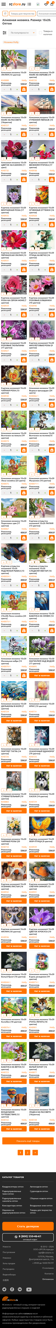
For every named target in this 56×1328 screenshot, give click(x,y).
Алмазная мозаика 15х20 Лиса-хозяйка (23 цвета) (13, 479)
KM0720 (33, 80)
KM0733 (5, 847)
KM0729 (33, 802)
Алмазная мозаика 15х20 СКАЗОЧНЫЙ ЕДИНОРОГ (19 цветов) (41, 751)
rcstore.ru (27, 1313)
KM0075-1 (5, 621)
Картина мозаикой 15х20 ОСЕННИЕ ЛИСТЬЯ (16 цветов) (13, 886)
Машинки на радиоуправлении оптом (13, 1211)
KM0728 (33, 1120)
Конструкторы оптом (12, 1205)
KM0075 (5, 483)
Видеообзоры (9, 1274)
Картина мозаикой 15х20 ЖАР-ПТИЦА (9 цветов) (41, 840)
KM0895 (33, 666)
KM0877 (33, 1072)
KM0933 (33, 937)
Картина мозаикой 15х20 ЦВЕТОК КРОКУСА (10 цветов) (41, 931)
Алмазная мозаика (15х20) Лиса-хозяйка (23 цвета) (13, 615)
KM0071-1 (33, 483)
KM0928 (33, 215)
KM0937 (33, 260)
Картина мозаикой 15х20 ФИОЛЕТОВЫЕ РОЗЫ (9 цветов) (41, 345)
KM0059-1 (5, 576)
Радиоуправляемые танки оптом (11, 1192)
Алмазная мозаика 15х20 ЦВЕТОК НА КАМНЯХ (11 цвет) (13, 164)
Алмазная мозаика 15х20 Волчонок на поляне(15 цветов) (41, 435)
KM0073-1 (33, 982)
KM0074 (5, 441)
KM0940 (33, 305)
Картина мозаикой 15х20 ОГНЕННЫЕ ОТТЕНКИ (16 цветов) (41, 210)
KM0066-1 (33, 396)
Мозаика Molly (11, 42)
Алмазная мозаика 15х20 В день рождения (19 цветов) (41, 976)
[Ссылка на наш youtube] (29, 1289)
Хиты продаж (9, 1263)
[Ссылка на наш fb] (12, 1289)
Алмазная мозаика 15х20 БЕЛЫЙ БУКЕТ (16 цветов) (41, 1066)
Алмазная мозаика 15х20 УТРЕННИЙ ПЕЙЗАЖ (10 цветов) (41, 119)
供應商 (6, 1280)
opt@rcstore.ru (46, 1252)
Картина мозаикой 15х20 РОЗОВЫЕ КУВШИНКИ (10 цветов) (41, 300)
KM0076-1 (5, 1027)
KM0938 (33, 170)
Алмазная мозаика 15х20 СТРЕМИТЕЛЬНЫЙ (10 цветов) (13, 796)
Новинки (7, 1257)
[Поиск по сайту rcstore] (38, 4)
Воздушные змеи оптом (41, 1205)
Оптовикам (48, 1279)
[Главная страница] (5, 13)
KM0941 (33, 892)
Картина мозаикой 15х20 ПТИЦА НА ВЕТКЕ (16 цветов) (41, 255)
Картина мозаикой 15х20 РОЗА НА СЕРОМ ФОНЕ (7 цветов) (13, 300)
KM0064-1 (33, 441)
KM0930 (5, 396)
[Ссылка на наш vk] (20, 1289)
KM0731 (33, 711)
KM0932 (5, 892)
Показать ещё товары (28, 1140)
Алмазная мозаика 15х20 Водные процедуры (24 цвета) (41, 390)
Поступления (9, 1252)
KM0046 (33, 576)
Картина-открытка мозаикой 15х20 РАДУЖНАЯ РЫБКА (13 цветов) (12, 569)
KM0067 (5, 529)
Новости (7, 1246)
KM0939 (33, 847)
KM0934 (5, 305)
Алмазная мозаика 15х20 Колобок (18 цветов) (13, 1020)
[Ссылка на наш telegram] (4, 1289)
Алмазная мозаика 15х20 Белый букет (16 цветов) (13, 975)
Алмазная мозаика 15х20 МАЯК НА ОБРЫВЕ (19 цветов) (41, 74)
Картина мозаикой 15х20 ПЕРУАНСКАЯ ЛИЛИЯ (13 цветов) (13, 255)
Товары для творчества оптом (41, 1211)
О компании (48, 1268)
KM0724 (5, 711)
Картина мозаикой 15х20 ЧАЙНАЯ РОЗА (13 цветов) (13, 390)
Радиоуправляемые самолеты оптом (11, 1199)
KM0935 (5, 215)
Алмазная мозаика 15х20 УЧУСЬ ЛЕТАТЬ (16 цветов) (41, 1021)
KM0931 (5, 260)
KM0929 (33, 351)
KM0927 (5, 351)
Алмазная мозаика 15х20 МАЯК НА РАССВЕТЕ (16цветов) (13, 119)
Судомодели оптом (39, 1191)
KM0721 (33, 125)
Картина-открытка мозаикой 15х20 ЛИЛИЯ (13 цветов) (41, 523)
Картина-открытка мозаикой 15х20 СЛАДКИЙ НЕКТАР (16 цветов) (40, 569)
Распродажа (8, 1269)
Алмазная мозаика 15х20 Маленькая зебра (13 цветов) (13, 661)
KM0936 (5, 937)
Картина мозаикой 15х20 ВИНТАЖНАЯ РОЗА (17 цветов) (13, 210)
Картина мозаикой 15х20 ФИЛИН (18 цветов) (13, 930)
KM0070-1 (5, 666)
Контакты (49, 1273)
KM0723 (5, 1072)
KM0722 (5, 1120)
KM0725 (33, 756)
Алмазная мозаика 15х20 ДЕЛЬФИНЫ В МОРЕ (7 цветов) (13, 706)
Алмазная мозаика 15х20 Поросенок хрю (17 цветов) (13, 523)
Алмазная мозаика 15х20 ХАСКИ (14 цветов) (41, 795)
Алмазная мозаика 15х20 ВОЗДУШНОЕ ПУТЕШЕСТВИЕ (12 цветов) (13, 1113)
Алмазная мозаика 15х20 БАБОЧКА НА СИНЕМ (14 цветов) (41, 615)
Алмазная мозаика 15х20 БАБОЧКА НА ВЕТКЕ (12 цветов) (13, 1066)
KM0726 (5, 756)
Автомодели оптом (39, 1186)
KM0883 (5, 802)
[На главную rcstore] (17, 4)
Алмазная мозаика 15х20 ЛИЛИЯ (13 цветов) (13, 73)
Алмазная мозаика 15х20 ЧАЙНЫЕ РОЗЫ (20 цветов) (13, 841)
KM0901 (33, 1027)
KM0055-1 (33, 529)
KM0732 (5, 170)
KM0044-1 (5, 982)
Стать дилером (28, 1226)
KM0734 (33, 621)
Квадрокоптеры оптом (13, 1186)
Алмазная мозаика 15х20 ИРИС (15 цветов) (41, 704)
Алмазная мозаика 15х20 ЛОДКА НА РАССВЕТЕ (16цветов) (41, 1111)
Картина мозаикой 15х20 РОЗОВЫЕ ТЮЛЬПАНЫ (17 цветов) (13, 345)
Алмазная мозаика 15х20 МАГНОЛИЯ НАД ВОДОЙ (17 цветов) (41, 661)
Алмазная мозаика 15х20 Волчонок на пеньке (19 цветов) (13, 435)
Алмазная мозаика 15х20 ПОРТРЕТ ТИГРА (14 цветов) (13, 751)
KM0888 (5, 80)
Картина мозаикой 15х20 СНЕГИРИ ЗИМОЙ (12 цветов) (41, 886)
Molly (24, 80)
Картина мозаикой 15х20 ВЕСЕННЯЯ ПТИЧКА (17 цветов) (41, 164)
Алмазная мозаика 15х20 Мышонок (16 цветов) (41, 479)
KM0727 (5, 125)
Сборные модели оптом (41, 1198)
